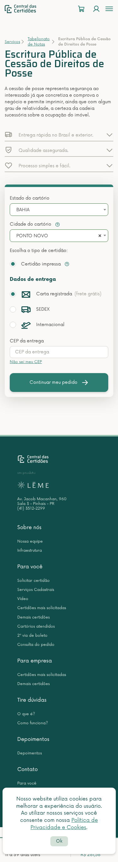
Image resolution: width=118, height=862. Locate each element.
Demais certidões (33, 617)
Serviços (12, 42)
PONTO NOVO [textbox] (32, 235)
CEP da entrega (27, 341)
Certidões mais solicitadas (41, 608)
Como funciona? (32, 723)
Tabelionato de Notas (39, 42)
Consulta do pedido (35, 644)
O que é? (26, 714)
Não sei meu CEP (26, 362)
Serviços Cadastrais (35, 589)
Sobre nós (29, 527)
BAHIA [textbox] (23, 209)
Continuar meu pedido (53, 382)
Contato (27, 769)
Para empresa (34, 661)
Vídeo (22, 599)
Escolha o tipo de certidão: (39, 250)
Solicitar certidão (33, 580)
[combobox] (59, 209)
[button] (59, 134)
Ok (59, 841)
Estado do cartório (29, 198)
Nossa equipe (30, 541)
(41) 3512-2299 (31, 508)
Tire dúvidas (32, 700)
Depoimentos (33, 739)
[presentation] (59, 352)
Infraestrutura (29, 550)
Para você (29, 567)
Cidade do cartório (31, 224)
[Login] (96, 9)
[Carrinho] (81, 9)
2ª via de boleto (32, 635)
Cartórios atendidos (36, 626)
